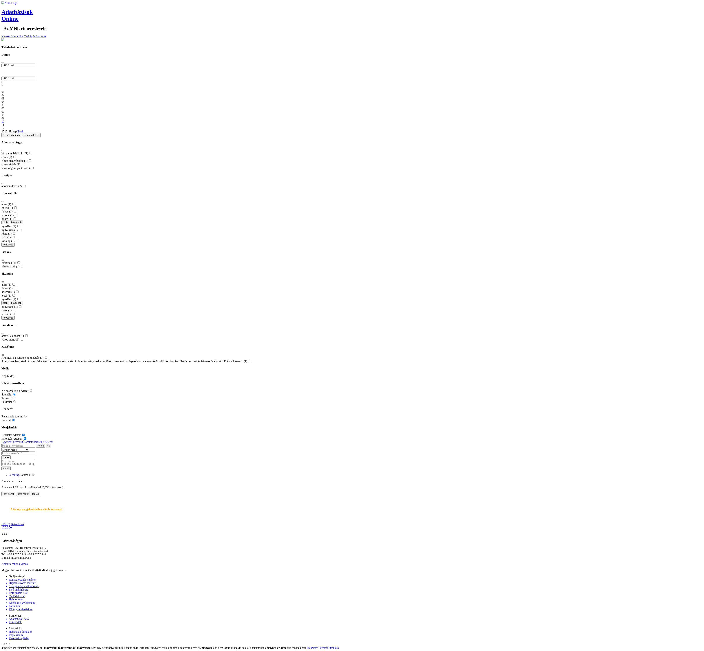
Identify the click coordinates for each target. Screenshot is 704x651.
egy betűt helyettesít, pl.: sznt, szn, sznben (120, 647)
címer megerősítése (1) (14, 160)
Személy (6, 394)
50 (10, 527)
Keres (41, 445)
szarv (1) (6, 310)
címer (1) (7, 157)
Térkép (28, 36)
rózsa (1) (6, 233)
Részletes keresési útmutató (323, 647)
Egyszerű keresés (11, 441)
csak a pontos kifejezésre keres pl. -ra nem (186, 647)
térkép (35, 494)
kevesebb (16, 222)
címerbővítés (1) (11, 164)
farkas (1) (7, 211)
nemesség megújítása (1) (15, 168)
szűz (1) (6, 237)
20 (6, 527)
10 (2, 527)
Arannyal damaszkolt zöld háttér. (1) (22, 357)
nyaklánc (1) (9, 226)
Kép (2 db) (8, 376)
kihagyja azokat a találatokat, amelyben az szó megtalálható (265, 647)
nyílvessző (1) (9, 230)
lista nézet (23, 494)
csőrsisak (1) (9, 262)
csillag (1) (7, 207)
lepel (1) (6, 295)
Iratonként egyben (12, 438)
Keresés (6, 36)
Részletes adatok (11, 435)
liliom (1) (7, 218)
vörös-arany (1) (10, 339)
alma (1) (6, 204)
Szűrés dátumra (11, 135)
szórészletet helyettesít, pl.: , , (46, 647)
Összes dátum (31, 135)
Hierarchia (17, 36)
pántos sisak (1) (10, 266)
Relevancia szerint (12, 416)
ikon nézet (8, 494)
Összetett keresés (32, 441)
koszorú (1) (8, 291)
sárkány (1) (8, 241)
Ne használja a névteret (15, 390)
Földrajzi (6, 401)
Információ (39, 36)
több (5, 222)
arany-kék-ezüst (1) (13, 335)
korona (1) (7, 215)
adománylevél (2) (11, 186)
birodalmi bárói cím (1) (15, 153)
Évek (20, 131)
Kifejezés (48, 441)
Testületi (6, 398)
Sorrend (6, 420)
